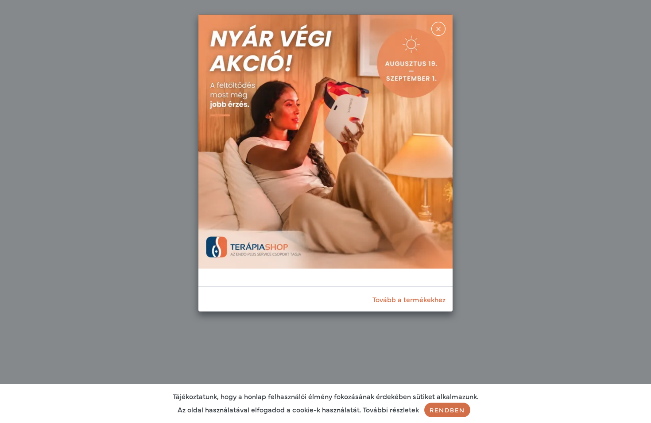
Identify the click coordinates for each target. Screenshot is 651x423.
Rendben (447, 409)
